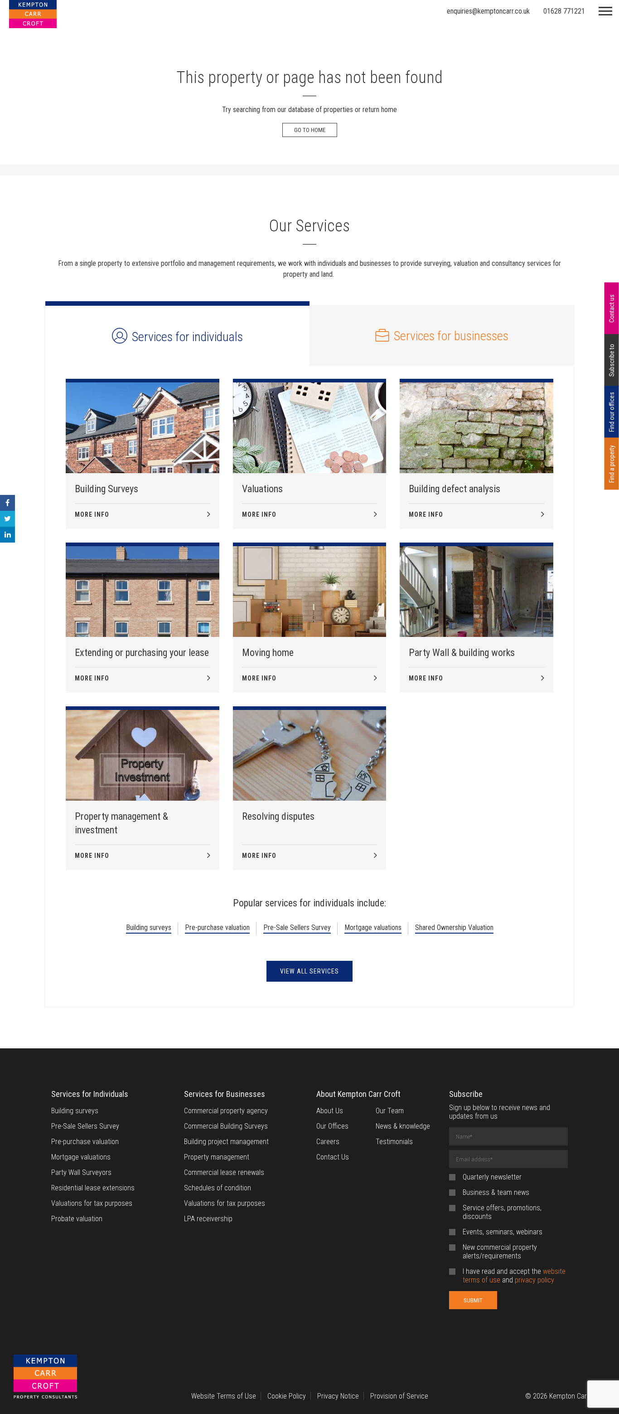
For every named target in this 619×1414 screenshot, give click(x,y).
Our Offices (332, 1126)
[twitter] (7, 519)
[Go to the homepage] (45, 1377)
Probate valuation (76, 1218)
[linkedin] (7, 535)
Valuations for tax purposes (91, 1203)
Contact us (611, 308)
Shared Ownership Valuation (454, 927)
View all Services (309, 971)
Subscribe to (611, 360)
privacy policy (534, 1280)
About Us (329, 1110)
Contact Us (332, 1157)
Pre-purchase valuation (217, 927)
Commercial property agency (226, 1110)
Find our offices (611, 412)
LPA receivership (208, 1218)
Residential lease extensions (93, 1188)
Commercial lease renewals (224, 1172)
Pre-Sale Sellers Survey (297, 927)
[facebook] (7, 503)
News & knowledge (403, 1126)
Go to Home (309, 130)
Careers (327, 1141)
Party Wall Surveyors (81, 1172)
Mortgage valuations (372, 927)
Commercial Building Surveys (226, 1126)
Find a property (611, 464)
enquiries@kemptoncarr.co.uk (488, 11)
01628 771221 (564, 11)
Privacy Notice (338, 1396)
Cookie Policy (286, 1396)
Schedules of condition (217, 1188)
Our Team (390, 1110)
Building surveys (148, 927)
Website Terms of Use (223, 1396)
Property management (216, 1157)
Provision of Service (399, 1396)
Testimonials (394, 1141)
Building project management (226, 1141)
